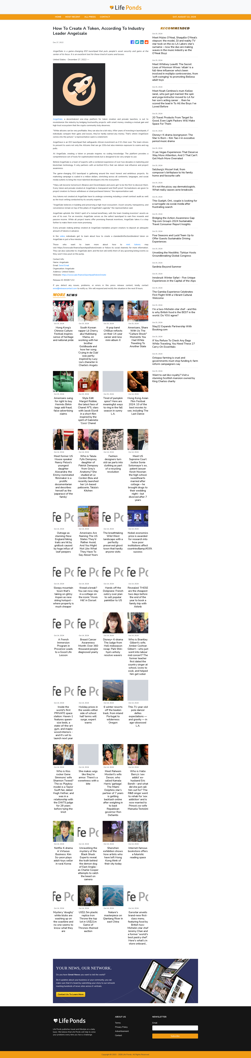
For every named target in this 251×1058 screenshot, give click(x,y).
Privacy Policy (121, 1027)
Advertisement (122, 1031)
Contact (118, 1035)
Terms (118, 1022)
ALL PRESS (90, 16)
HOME (58, 16)
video (62, 236)
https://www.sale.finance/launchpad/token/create (84, 274)
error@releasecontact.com (65, 288)
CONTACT (105, 16)
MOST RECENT (72, 16)
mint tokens (133, 244)
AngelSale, (58, 119)
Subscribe (175, 1036)
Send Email (64, 265)
